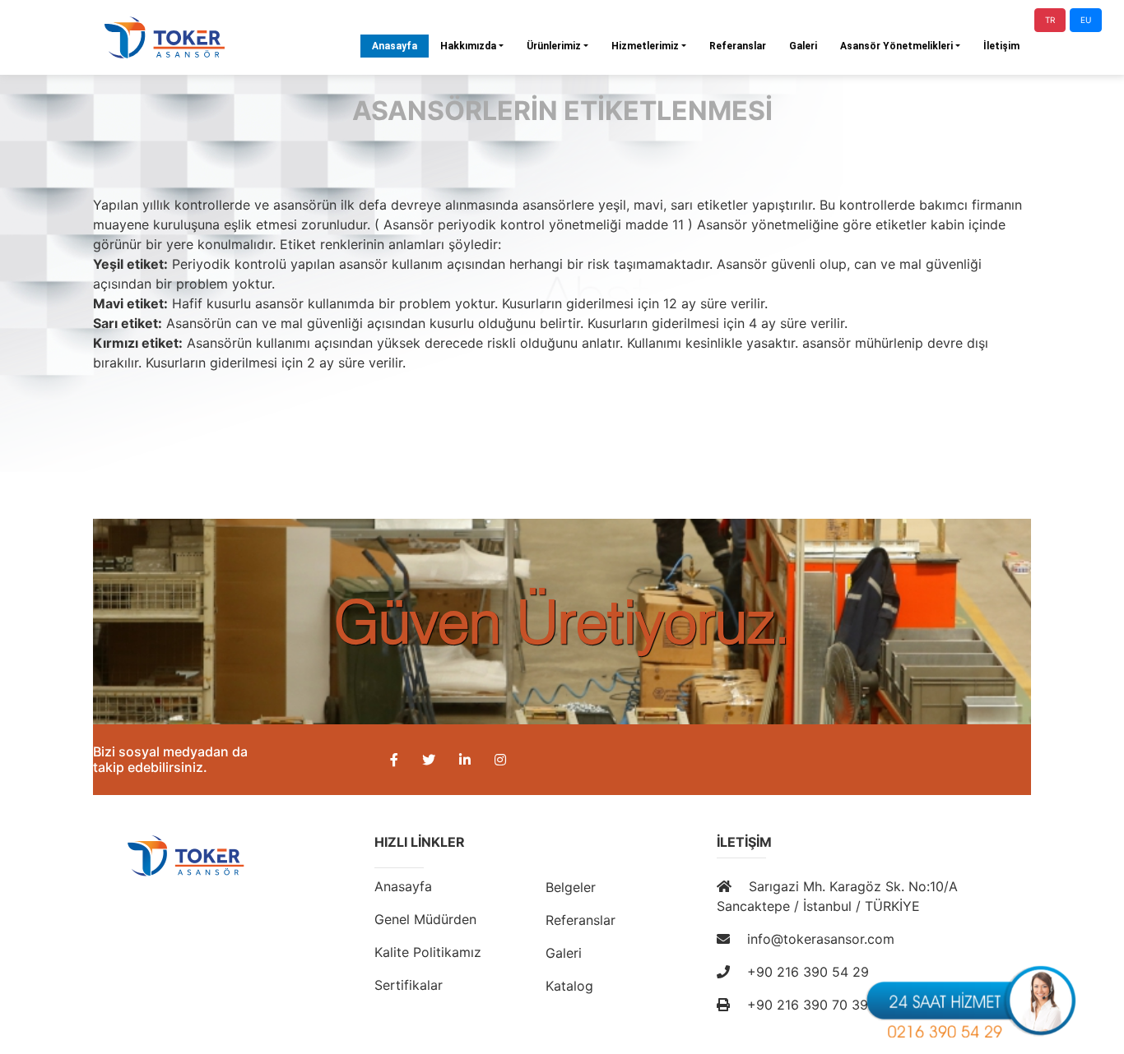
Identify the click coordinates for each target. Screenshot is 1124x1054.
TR (1050, 20)
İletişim (1001, 46)
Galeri (803, 46)
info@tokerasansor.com (818, 939)
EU (1085, 20)
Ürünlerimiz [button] (554, 46)
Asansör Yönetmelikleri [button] (896, 46)
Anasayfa (400, 45)
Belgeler (571, 887)
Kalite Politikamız (427, 952)
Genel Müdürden (425, 919)
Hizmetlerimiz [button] (645, 46)
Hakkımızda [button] (468, 46)
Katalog (569, 986)
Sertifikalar (408, 985)
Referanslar (737, 46)
